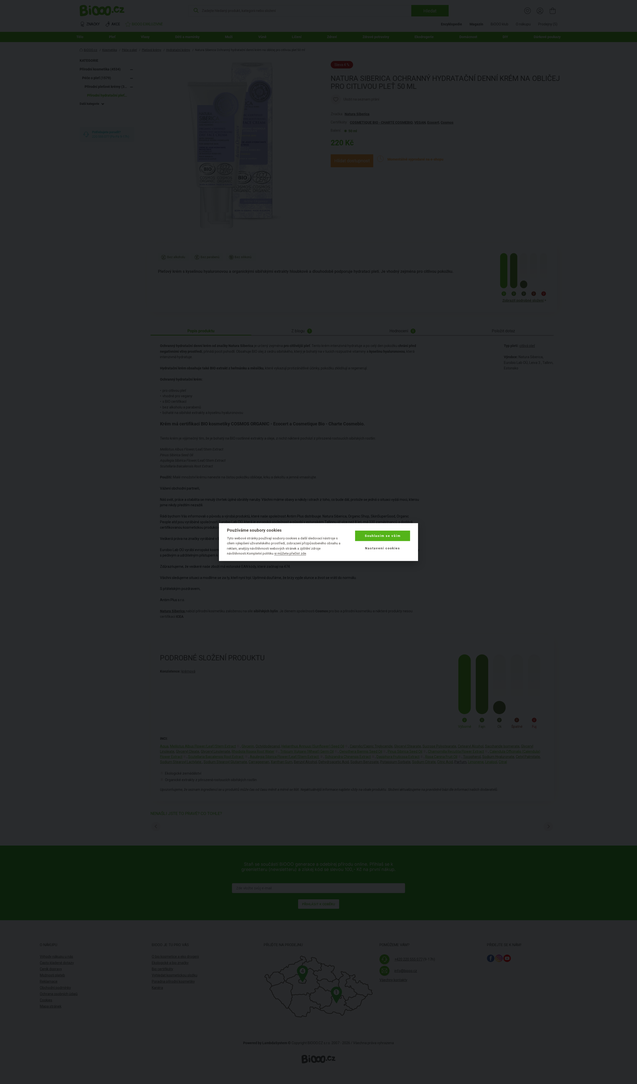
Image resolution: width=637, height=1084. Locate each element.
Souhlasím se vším (383, 536)
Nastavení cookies (382, 548)
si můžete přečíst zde (290, 553)
